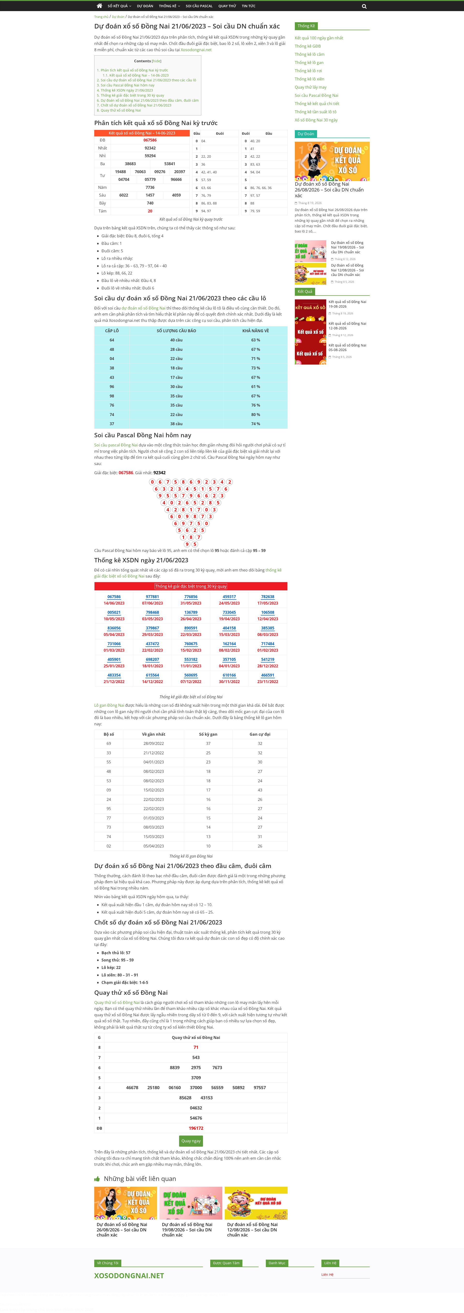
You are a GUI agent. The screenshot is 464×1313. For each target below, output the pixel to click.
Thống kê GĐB (308, 46)
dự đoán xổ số (144, 308)
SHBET (20, 1294)
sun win (54, 1309)
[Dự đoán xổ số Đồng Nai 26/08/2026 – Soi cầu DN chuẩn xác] (125, 1189)
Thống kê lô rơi (308, 70)
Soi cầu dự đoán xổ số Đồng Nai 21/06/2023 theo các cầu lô (146, 80)
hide (156, 61)
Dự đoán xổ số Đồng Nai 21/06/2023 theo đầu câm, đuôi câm (148, 100)
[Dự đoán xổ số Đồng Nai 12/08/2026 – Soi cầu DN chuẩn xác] (256, 1189)
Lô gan (109, 705)
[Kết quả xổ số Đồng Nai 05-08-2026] (312, 345)
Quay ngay (191, 1141)
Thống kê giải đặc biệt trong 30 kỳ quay (130, 95)
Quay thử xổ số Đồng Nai (119, 110)
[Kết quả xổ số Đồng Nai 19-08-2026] (312, 302)
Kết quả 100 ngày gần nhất (319, 38)
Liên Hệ (327, 1274)
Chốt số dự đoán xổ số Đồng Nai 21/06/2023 (134, 105)
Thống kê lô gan (309, 62)
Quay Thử (227, 6)
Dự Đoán (145, 6)
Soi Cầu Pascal (199, 6)
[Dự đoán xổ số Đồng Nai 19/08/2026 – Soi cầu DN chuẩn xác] (191, 1189)
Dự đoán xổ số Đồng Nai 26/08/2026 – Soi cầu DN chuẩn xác (122, 1229)
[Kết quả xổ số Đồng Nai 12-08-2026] (312, 324)
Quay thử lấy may (310, 87)
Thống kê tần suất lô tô (316, 111)
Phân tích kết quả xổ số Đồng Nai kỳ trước (132, 70)
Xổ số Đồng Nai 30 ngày (316, 120)
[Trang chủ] (99, 6)
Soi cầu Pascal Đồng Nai (316, 95)
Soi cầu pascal (116, 445)
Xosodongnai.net (196, 49)
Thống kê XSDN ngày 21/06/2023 (125, 90)
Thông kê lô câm (310, 54)
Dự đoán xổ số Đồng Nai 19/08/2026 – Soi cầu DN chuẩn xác (187, 1229)
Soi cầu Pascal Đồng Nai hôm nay (125, 85)
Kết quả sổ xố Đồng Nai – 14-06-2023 (136, 75)
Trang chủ (101, 16)
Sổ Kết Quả (118, 6)
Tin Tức (248, 6)
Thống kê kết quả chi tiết (317, 103)
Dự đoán (118, 16)
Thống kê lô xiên (309, 79)
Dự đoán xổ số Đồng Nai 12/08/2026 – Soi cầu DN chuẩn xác (252, 1229)
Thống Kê (167, 6)
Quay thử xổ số (117, 1002)
